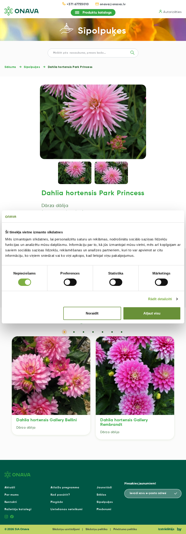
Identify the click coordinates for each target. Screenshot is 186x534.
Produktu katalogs (97, 12)
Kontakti (11, 502)
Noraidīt (92, 313)
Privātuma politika (125, 529)
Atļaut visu (151, 313)
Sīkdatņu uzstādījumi (66, 529)
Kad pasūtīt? (60, 495)
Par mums (12, 495)
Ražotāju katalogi (18, 509)
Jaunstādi (104, 487)
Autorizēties (172, 12)
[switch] (70, 282)
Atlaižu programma (65, 487)
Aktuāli (10, 487)
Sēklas (101, 495)
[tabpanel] (51, 385)
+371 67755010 (78, 4)
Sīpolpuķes (102, 31)
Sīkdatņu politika (97, 529)
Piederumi (104, 509)
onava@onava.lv (113, 4)
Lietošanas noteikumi (67, 509)
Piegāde (57, 502)
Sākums (10, 67)
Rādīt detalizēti (160, 299)
